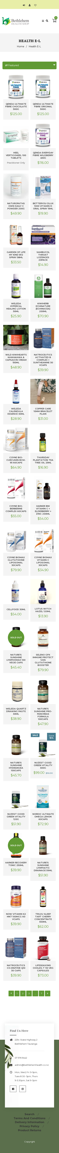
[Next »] (47, 993)
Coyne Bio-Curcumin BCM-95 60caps (16, 460)
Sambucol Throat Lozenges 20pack (43, 256)
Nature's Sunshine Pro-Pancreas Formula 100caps (43, 713)
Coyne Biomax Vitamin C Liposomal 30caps (43, 561)
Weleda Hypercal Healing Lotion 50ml (16, 307)
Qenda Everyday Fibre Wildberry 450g (43, 155)
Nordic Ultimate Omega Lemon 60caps (43, 816)
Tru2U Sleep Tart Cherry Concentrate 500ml (43, 918)
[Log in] (25, 5)
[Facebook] (13, 1089)
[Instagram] (22, 1089)
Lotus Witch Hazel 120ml (43, 610)
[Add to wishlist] (35, 5)
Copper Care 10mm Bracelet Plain (43, 411)
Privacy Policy (29, 1126)
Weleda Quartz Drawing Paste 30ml (16, 711)
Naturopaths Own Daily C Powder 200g (16, 206)
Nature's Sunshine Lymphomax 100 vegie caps (16, 658)
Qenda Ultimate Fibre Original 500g (43, 106)
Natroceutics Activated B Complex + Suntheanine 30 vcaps (43, 359)
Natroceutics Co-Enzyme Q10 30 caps (16, 968)
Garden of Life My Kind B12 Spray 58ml (16, 255)
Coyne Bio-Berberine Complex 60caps (16, 508)
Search (29, 1114)
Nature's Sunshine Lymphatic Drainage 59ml (43, 866)
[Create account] (30, 5)
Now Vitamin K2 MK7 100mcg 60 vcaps (16, 916)
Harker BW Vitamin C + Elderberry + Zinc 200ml (43, 510)
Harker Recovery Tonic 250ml (16, 863)
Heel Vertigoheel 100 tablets (16, 155)
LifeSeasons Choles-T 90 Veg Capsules (43, 968)
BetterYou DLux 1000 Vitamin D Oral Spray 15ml (43, 206)
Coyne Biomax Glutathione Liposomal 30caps (16, 561)
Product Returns (29, 1130)
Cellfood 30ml (16, 609)
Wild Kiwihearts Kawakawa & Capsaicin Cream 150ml (16, 358)
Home (20, 46)
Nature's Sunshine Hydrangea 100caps (16, 766)
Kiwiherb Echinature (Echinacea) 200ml (43, 307)
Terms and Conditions (29, 1118)
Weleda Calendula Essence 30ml (16, 411)
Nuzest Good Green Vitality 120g (16, 816)
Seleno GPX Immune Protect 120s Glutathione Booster (43, 659)
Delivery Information (29, 1122)
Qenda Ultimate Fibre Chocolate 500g (16, 106)
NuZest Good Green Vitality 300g (43, 765)
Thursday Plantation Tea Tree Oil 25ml (43, 460)
